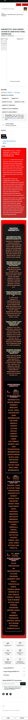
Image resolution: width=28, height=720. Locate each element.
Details (3, 146)
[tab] (14, 146)
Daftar (25, 4)
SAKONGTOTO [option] (5, 98)
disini (13, 118)
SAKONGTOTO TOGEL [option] (20, 101)
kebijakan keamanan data (14, 688)
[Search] (25, 9)
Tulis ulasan (17, 92)
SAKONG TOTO (20, 645)
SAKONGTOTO (6, 159)
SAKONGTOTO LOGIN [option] (7, 101)
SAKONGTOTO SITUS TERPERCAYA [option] (10, 108)
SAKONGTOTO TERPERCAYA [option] (8, 105)
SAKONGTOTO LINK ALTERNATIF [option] (9, 112)
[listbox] (14, 105)
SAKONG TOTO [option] (15, 98)
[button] (7, 58)
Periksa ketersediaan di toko (9, 141)
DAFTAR (4, 137)
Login (18, 4)
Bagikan (4, 143)
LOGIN (3, 135)
